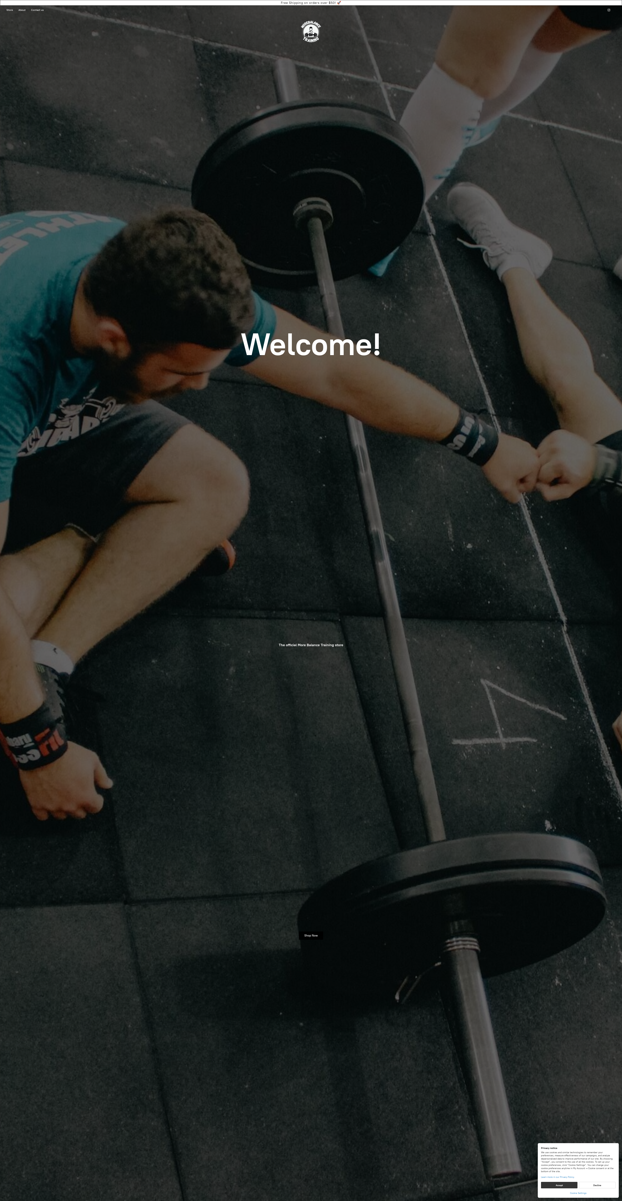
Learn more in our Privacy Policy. (558, 1177)
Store (9, 10)
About (22, 10)
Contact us (37, 10)
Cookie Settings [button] (578, 1193)
